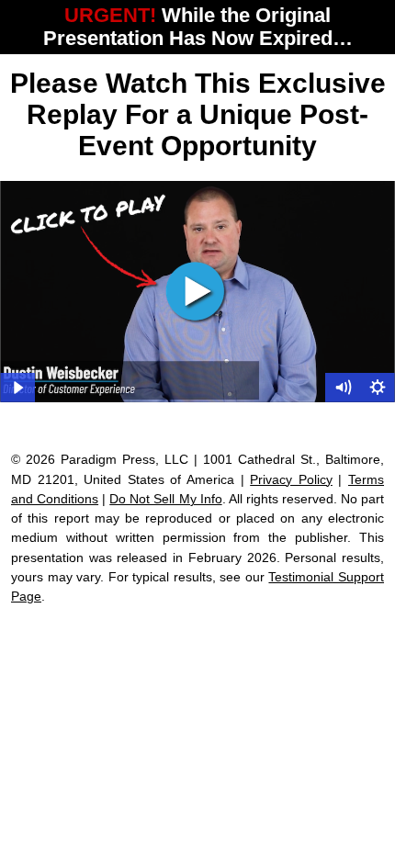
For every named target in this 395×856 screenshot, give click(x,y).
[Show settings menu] (377, 387)
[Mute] (342, 387)
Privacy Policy (291, 479)
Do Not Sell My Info (165, 498)
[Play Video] (17, 387)
